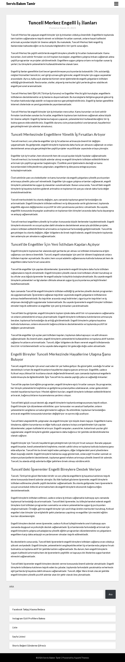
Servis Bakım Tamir (20, 4)
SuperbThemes (81, 657)
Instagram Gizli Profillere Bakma (28, 618)
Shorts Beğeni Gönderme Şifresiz (29, 645)
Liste (14, 627)
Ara (11, 586)
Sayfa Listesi (18, 636)
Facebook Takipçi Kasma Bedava (28, 609)
